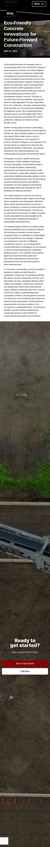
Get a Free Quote (25, 663)
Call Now (25, 671)
